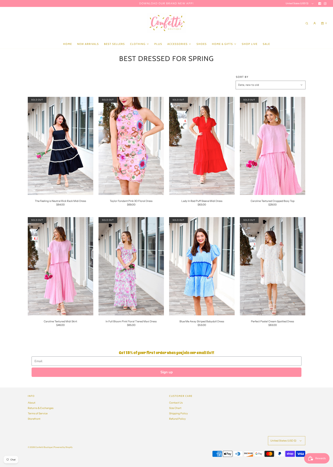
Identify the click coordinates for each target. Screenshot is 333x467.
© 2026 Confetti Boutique (40, 447)
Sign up (166, 372)
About (31, 402)
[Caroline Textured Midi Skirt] (60, 266)
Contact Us (176, 402)
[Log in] (315, 23)
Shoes (202, 44)
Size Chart (175, 408)
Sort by (242, 77)
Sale (266, 44)
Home (67, 44)
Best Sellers (114, 44)
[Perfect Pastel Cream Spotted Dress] (272, 266)
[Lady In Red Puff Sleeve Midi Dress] (202, 145)
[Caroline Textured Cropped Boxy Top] (272, 145)
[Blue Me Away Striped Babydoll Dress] (202, 266)
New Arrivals (88, 44)
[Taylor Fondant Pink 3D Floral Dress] (131, 145)
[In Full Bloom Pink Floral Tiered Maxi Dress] (131, 266)
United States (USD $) (297, 3)
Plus (158, 44)
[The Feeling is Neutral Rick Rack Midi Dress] (60, 145)
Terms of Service (38, 413)
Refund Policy (177, 418)
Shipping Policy (178, 413)
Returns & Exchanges (40, 408)
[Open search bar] (307, 23)
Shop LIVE (250, 44)
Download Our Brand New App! (166, 3)
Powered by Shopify (63, 447)
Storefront (34, 418)
